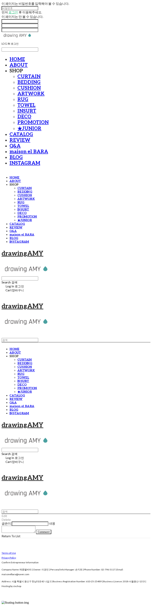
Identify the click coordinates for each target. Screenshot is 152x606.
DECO (24, 117)
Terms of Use (9, 552)
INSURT (26, 111)
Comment (44, 531)
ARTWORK (31, 94)
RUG (22, 99)
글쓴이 (6, 523)
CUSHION (29, 88)
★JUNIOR (29, 128)
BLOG (16, 157)
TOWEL (26, 105)
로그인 (13, 12)
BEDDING (29, 82)
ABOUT (19, 65)
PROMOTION (33, 122)
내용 (52, 523)
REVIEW (20, 140)
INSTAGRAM (25, 163)
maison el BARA (29, 152)
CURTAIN (29, 76)
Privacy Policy (9, 557)
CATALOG (21, 134)
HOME (17, 59)
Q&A (15, 146)
